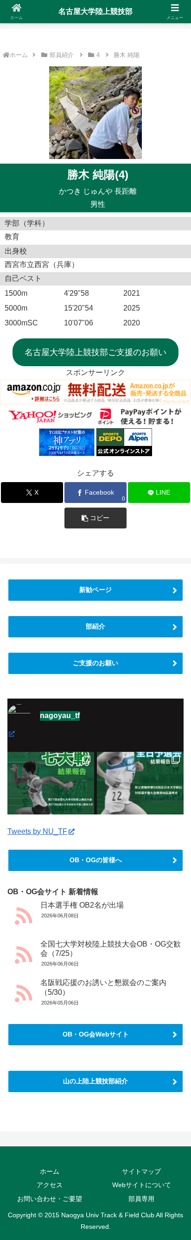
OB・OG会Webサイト (96, 1034)
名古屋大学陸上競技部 (95, 11)
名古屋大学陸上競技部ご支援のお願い (95, 352)
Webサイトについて (141, 1185)
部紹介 (95, 626)
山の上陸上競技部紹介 (95, 1081)
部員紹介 (62, 54)
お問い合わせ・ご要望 (49, 1198)
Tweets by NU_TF (37, 831)
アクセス (50, 1185)
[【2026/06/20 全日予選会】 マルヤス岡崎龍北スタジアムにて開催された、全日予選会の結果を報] (140, 795)
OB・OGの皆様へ (96, 860)
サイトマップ (141, 1171)
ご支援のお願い (95, 663)
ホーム (19, 54)
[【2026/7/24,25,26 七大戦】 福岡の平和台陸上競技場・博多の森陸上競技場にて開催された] (50, 795)
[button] (95, 518)
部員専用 (141, 1198)
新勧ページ (95, 589)
